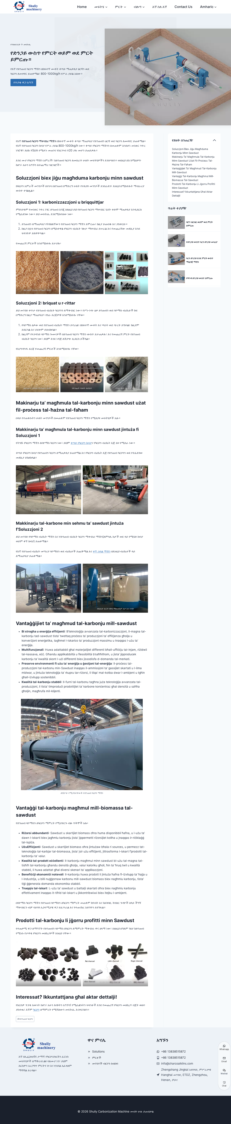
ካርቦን (36, 1009)
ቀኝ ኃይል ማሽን (101, 551)
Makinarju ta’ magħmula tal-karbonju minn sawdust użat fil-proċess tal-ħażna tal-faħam (193, 160)
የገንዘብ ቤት (15, 44)
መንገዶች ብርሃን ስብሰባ (105, 1063)
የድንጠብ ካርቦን (25, 1019)
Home (82, 7)
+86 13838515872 (173, 1057)
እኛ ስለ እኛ (159, 7)
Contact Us (183, 7)
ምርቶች (96, 1057)
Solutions (98, 1051)
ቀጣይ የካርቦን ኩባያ (81, 443)
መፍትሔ (27, 44)
